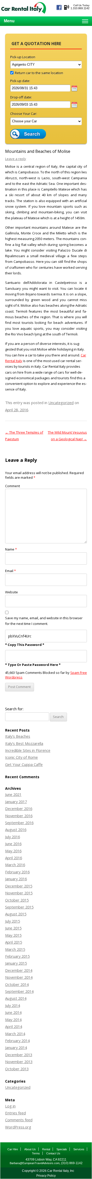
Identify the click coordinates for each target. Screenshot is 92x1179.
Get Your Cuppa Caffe (24, 764)
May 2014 (13, 1019)
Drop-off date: (21, 97)
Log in (10, 1105)
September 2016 (19, 822)
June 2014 (13, 1012)
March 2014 (15, 1033)
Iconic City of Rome (21, 757)
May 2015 (13, 935)
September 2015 (19, 907)
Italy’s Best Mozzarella (24, 743)
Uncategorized (61, 402)
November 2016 (18, 815)
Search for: (14, 708)
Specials (61, 1149)
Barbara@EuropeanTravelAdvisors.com (35, 1163)
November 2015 (18, 892)
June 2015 (13, 928)
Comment (12, 486)
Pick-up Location (22, 57)
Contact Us (53, 1153)
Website (11, 592)
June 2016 (13, 843)
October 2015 (17, 900)
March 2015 (15, 949)
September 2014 (19, 991)
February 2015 (17, 956)
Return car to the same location (39, 73)
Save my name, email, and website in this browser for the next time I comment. (44, 621)
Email (10, 570)
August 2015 (15, 913)
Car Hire (12, 1149)
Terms (36, 1153)
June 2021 (13, 794)
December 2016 (18, 808)
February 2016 (17, 871)
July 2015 (12, 921)
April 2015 (13, 942)
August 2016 (15, 829)
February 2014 (17, 1040)
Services (78, 1149)
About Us (30, 1149)
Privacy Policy (46, 1175)
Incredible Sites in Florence (27, 750)
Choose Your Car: (23, 113)
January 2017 (16, 801)
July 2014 (12, 1005)
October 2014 (17, 984)
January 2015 (16, 963)
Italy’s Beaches (17, 736)
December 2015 (18, 885)
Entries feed (15, 1112)
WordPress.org (18, 1127)
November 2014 (18, 977)
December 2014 (18, 970)
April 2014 (13, 1026)
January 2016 (16, 878)
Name (11, 549)
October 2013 (17, 1068)
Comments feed (18, 1119)
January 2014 (16, 1047)
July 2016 (12, 836)
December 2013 (18, 1054)
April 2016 (13, 857)
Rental (46, 1149)
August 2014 (15, 998)
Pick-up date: (20, 80)
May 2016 (13, 850)
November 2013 (18, 1061)
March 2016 (15, 864)
